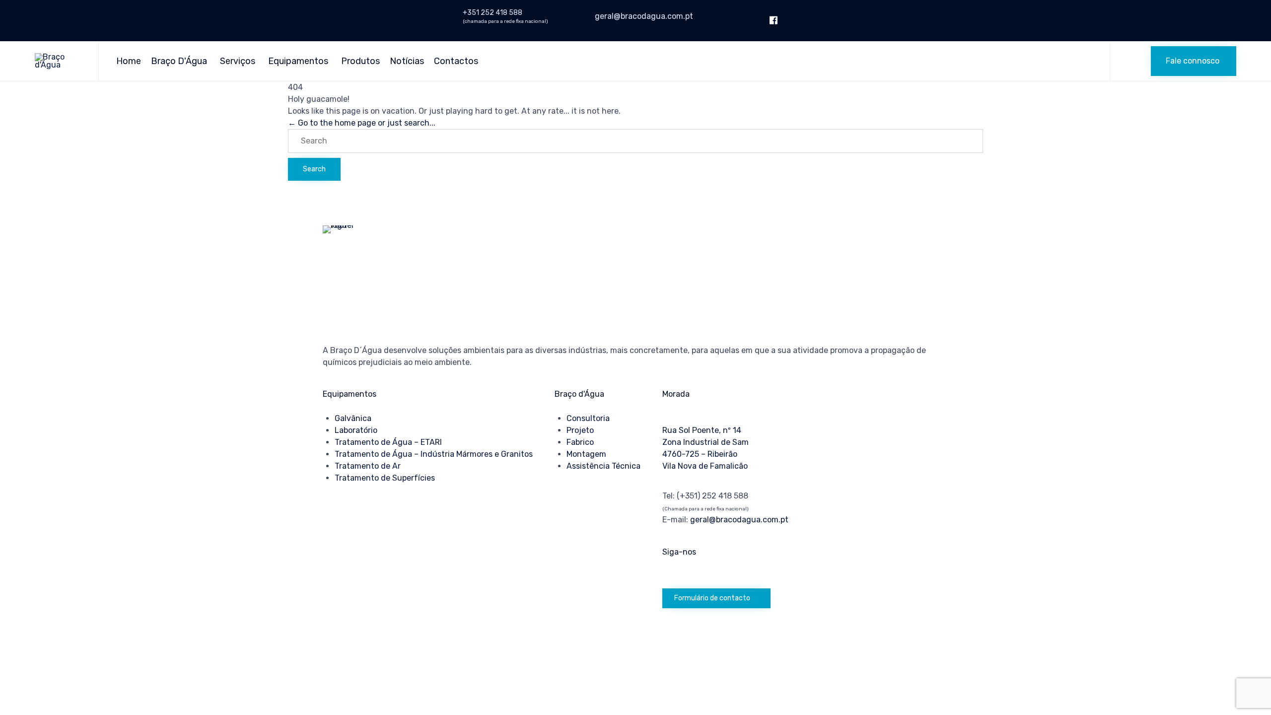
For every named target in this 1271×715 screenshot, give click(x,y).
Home (128, 61)
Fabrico (580, 442)
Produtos (360, 61)
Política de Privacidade (361, 668)
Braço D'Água (179, 61)
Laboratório (356, 430)
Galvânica (353, 418)
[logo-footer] (347, 225)
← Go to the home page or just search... (361, 123)
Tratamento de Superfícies (385, 478)
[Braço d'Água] (59, 61)
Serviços (237, 61)
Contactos (456, 61)
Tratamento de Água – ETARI (388, 442)
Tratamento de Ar (368, 466)
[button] (1193, 61)
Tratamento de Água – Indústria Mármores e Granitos (434, 454)
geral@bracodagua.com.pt (644, 16)
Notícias (407, 61)
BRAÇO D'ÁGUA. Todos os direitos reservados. (412, 645)
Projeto (580, 430)
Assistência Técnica (603, 466)
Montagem (586, 454)
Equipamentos (298, 61)
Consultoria (588, 418)
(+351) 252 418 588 (712, 495)
